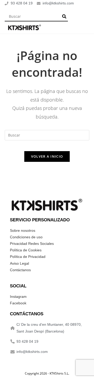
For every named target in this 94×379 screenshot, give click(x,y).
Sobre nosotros (22, 230)
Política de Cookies (26, 250)
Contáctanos (20, 270)
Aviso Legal (19, 263)
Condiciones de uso (26, 237)
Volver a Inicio (47, 156)
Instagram (18, 296)
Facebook (18, 303)
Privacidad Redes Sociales (32, 243)
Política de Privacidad (27, 256)
